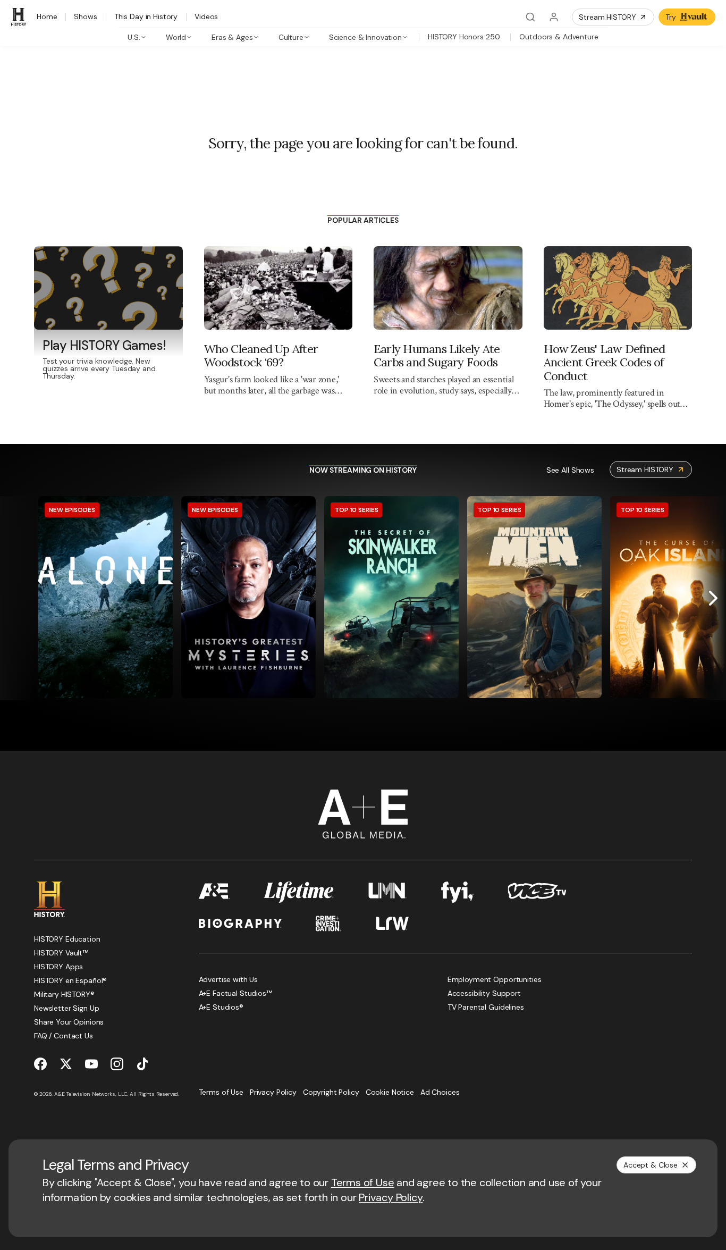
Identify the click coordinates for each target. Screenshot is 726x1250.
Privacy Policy (391, 1197)
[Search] (530, 17)
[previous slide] (13, 598)
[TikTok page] (142, 1064)
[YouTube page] (91, 1064)
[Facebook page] (40, 1064)
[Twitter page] (66, 1064)
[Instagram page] (117, 1064)
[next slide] (713, 598)
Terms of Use (362, 1182)
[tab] (137, 37)
